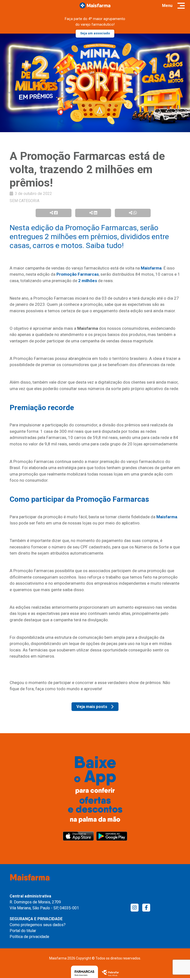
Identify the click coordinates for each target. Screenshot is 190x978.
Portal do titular (23, 930)
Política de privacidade (29, 936)
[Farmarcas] (84, 973)
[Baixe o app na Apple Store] (78, 836)
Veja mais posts (91, 706)
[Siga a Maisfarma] (135, 908)
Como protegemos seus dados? (38, 924)
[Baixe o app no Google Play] (111, 836)
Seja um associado (95, 33)
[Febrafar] (110, 973)
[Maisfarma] (95, 5)
